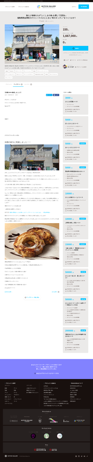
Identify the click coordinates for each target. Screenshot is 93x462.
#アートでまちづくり (10, 74)
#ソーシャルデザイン (28, 74)
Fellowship (46, 397)
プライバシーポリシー (75, 399)
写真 (6, 390)
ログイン (74, 6)
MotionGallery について (84, 1)
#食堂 (46, 74)
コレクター (28, 84)
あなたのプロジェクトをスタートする (47, 373)
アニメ (6, 392)
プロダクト (16, 394)
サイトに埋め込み (83, 60)
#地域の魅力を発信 (39, 74)
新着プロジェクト (31, 390)
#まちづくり (19, 74)
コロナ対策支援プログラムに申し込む (53, 405)
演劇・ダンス (8, 397)
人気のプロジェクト (31, 388)
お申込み (46, 386)
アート (15, 388)
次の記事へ (55, 292)
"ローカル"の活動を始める (50, 399)
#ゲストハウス (19, 71)
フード (15, 401)
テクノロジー (8, 399)
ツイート (74, 60)
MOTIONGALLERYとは (76, 386)
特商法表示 (73, 401)
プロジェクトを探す (10, 6)
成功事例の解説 (47, 392)
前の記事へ (9, 292)
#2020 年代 (72, 388)
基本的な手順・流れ (48, 390)
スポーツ (7, 401)
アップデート (18, 84)
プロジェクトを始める (23, 6)
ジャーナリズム (8, 403)
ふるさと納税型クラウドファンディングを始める (55, 401)
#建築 (7, 71)
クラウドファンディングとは (51, 388)
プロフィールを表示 (81, 67)
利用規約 (72, 397)
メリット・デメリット (49, 394)
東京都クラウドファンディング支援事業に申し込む (55, 403)
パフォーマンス (17, 399)
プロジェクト (9, 84)
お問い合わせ (73, 392)
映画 (6, 388)
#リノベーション (27, 71)
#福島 (34, 71)
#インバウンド (9, 77)
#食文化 (11, 71)
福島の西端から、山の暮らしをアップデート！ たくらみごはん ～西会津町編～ (30, 212)
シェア (67, 60)
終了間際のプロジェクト (32, 392)
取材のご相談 (73, 394)
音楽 (15, 390)
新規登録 (84, 6)
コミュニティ (50, 21)
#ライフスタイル (53, 74)
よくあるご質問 (74, 390)
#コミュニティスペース (43, 71)
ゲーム (15, 392)
